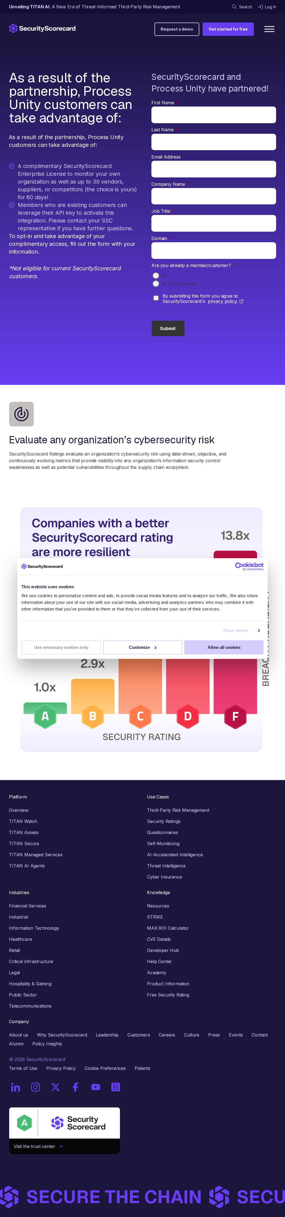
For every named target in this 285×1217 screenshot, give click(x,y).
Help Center (159, 961)
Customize (139, 647)
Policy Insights (47, 1044)
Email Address (168, 157)
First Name (164, 102)
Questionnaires (162, 832)
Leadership (107, 1035)
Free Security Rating (168, 995)
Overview (18, 810)
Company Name (170, 184)
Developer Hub (163, 950)
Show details (236, 630)
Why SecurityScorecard (62, 1035)
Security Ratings (163, 821)
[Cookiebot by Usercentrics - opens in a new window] (239, 566)
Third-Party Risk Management (178, 810)
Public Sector (23, 995)
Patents (142, 1068)
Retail (14, 950)
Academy (156, 972)
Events (236, 1035)
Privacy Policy (61, 1068)
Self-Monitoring (163, 843)
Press (214, 1035)
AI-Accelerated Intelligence (175, 854)
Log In (270, 6)
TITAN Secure (24, 843)
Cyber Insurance (164, 877)
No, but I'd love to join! (179, 283)
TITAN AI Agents (27, 866)
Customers (138, 1035)
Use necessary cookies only (61, 647)
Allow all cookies (224, 647)
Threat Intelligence (166, 866)
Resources (158, 906)
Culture (191, 1035)
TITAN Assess (24, 832)
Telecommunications (30, 1006)
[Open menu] (269, 29)
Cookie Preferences (105, 1068)
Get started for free (228, 29)
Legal (14, 972)
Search (245, 6)
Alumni (16, 1044)
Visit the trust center (36, 1146)
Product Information (168, 983)
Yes (164, 276)
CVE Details (159, 939)
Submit (168, 328)
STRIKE (155, 917)
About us (18, 1035)
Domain (161, 238)
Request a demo (177, 29)
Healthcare (20, 939)
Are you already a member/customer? (193, 265)
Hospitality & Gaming (30, 983)
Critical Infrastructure (31, 961)
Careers (167, 1035)
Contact (260, 1035)
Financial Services (27, 906)
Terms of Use (23, 1068)
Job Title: (163, 211)
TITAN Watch (23, 821)
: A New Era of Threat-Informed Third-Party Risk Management (94, 6)
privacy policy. (223, 301)
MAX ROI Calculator (168, 928)
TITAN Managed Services (35, 854)
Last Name (164, 129)
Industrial (18, 917)
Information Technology (34, 928)
